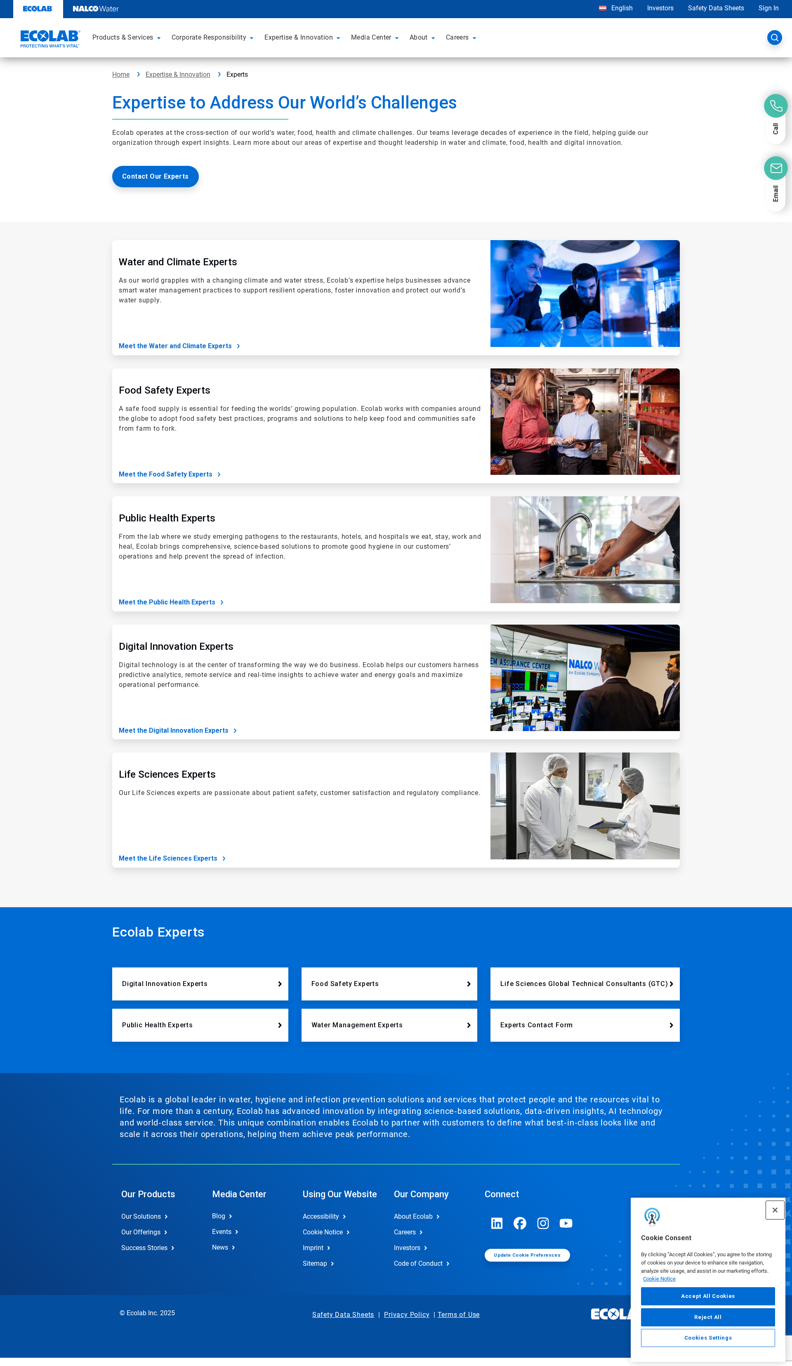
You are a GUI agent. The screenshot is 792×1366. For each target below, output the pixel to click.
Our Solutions (141, 1216)
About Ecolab (413, 1216)
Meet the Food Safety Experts (165, 474)
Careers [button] (457, 37)
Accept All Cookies (708, 1296)
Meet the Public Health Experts (167, 602)
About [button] (419, 37)
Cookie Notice (659, 1279)
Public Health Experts (157, 1025)
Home (121, 74)
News (220, 1247)
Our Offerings (140, 1232)
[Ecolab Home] (49, 40)
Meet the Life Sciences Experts (168, 858)
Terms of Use (459, 1315)
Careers (405, 1232)
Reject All (708, 1317)
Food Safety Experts (345, 984)
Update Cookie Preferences (527, 1255)
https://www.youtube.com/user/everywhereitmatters (566, 1223)
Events (221, 1232)
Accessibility (321, 1216)
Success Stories (144, 1248)
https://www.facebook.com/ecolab (520, 1223)
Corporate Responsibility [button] (209, 37)
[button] (160, 37)
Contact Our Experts (155, 176)
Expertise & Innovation (178, 74)
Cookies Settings (708, 1338)
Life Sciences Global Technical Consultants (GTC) (584, 984)
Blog (218, 1216)
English (621, 8)
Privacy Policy (406, 1315)
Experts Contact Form (536, 1025)
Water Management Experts (357, 1025)
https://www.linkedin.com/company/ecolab (497, 1223)
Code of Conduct (418, 1263)
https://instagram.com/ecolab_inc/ (543, 1223)
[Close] (775, 1210)
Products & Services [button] (122, 37)
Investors (660, 8)
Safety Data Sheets (716, 8)
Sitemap (315, 1263)
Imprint (313, 1248)
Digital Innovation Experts (165, 984)
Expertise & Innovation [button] (298, 37)
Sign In (769, 8)
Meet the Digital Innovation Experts (174, 730)
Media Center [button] (371, 37)
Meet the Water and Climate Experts (175, 346)
